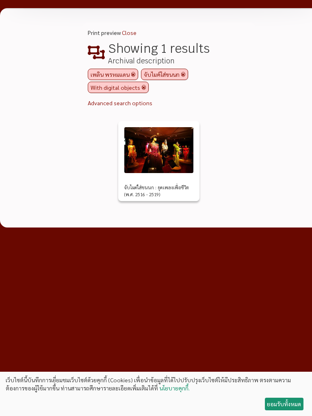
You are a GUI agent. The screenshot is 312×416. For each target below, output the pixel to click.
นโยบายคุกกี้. (174, 388)
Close (129, 32)
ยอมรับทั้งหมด (284, 403)
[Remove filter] (133, 74)
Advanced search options (120, 102)
